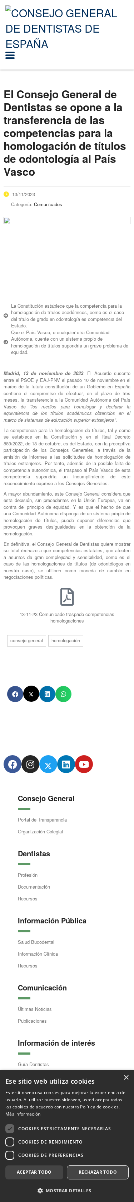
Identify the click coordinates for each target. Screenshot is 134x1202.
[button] (15, 694)
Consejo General (26, 640)
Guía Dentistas (33, 1064)
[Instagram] (30, 764)
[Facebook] (12, 764)
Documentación (34, 886)
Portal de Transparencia (42, 819)
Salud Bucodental (36, 941)
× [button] (126, 1077)
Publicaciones (32, 1020)
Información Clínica (38, 953)
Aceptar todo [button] (34, 1172)
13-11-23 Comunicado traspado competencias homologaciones (67, 617)
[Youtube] (84, 764)
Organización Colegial (40, 831)
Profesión (28, 874)
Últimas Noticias (35, 1008)
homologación (65, 640)
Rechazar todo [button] (98, 1172)
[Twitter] (48, 764)
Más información (23, 1114)
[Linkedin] (66, 764)
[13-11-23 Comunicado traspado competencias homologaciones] (67, 597)
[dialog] (67, 1136)
